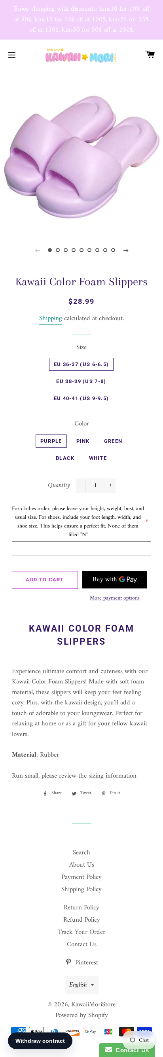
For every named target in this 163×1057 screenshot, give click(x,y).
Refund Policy (81, 920)
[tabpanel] (81, 150)
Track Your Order (81, 932)
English (78, 985)
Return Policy (81, 908)
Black (65, 458)
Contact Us (82, 945)
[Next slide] (126, 250)
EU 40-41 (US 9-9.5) (81, 398)
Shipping (50, 319)
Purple (51, 441)
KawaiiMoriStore (93, 1005)
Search (81, 853)
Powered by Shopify (81, 1015)
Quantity (59, 485)
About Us (81, 865)
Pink (83, 441)
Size (81, 347)
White (98, 458)
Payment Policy (81, 877)
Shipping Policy (81, 890)
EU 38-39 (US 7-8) (81, 381)
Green (113, 441)
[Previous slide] (37, 250)
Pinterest (85, 963)
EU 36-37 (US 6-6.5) (81, 364)
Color (81, 424)
